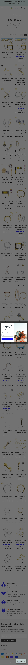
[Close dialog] (26, 324)
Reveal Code (7, 339)
